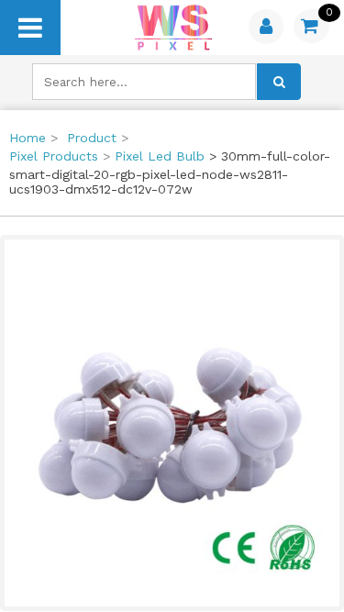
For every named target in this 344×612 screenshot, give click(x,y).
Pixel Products (53, 156)
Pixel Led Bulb (160, 156)
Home (27, 137)
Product (92, 137)
